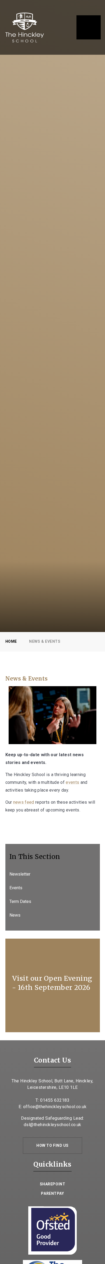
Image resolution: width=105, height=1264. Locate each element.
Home (11, 641)
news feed (23, 802)
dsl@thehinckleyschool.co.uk (52, 1124)
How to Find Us (52, 1145)
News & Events (44, 641)
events (72, 782)
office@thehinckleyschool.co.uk (54, 1106)
